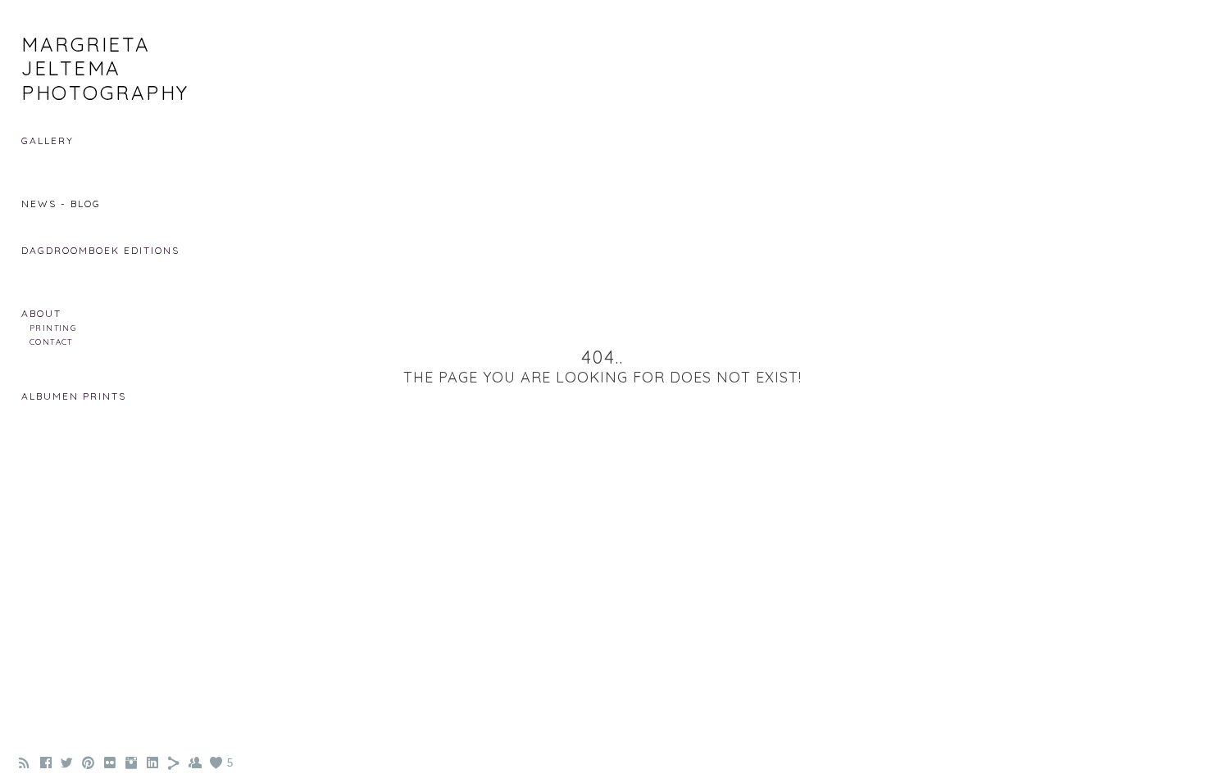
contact (51, 341)
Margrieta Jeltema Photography (105, 68)
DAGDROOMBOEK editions (100, 250)
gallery (47, 140)
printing (53, 328)
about (41, 313)
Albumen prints (73, 396)
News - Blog (61, 203)
